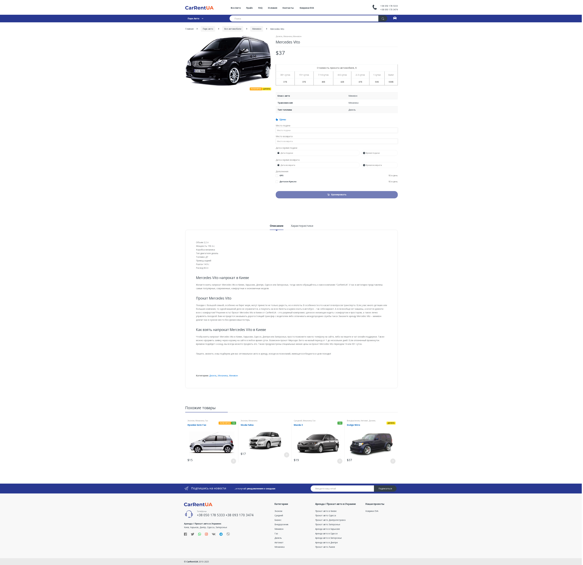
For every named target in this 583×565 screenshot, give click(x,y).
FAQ (260, 7)
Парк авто (208, 28)
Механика (287, 36)
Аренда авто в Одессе (326, 533)
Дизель (279, 36)
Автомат (364, 420)
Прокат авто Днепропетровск (330, 520)
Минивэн (256, 28)
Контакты (288, 7)
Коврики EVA (306, 7)
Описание (276, 226)
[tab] (276, 227)
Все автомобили (232, 28)
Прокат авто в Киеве (326, 511)
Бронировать (338, 194)
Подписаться (385, 488)
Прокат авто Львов (325, 546)
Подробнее (233, 461)
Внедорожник (353, 420)
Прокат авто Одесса (325, 515)
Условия (272, 7)
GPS (339, 175)
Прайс (249, 7)
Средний (298, 420)
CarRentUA (192, 561)
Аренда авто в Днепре (326, 542)
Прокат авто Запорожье (327, 524)
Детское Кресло (339, 181)
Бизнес (277, 520)
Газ (206, 420)
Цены (282, 119)
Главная (189, 28)
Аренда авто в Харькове (327, 528)
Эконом (191, 420)
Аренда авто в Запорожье (328, 537)
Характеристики (302, 226)
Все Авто (236, 7)
